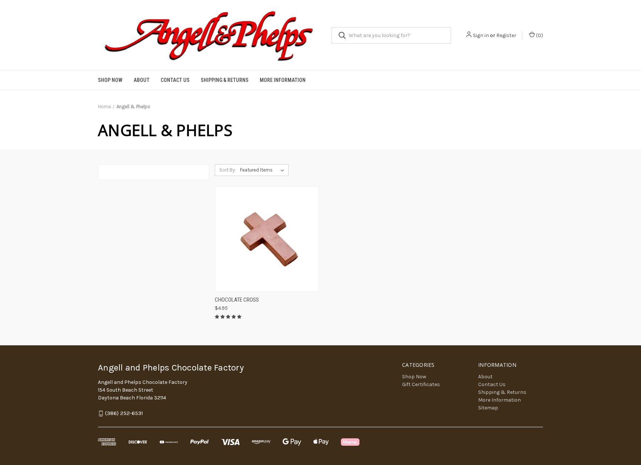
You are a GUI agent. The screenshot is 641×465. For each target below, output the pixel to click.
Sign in (481, 35)
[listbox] (263, 170)
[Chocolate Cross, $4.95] (267, 239)
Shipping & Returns (225, 80)
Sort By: (227, 170)
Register (506, 35)
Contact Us (175, 80)
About (141, 80)
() (539, 35)
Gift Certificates (421, 384)
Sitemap (488, 408)
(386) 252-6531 (124, 413)
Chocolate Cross (237, 299)
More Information (283, 80)
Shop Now (110, 80)
